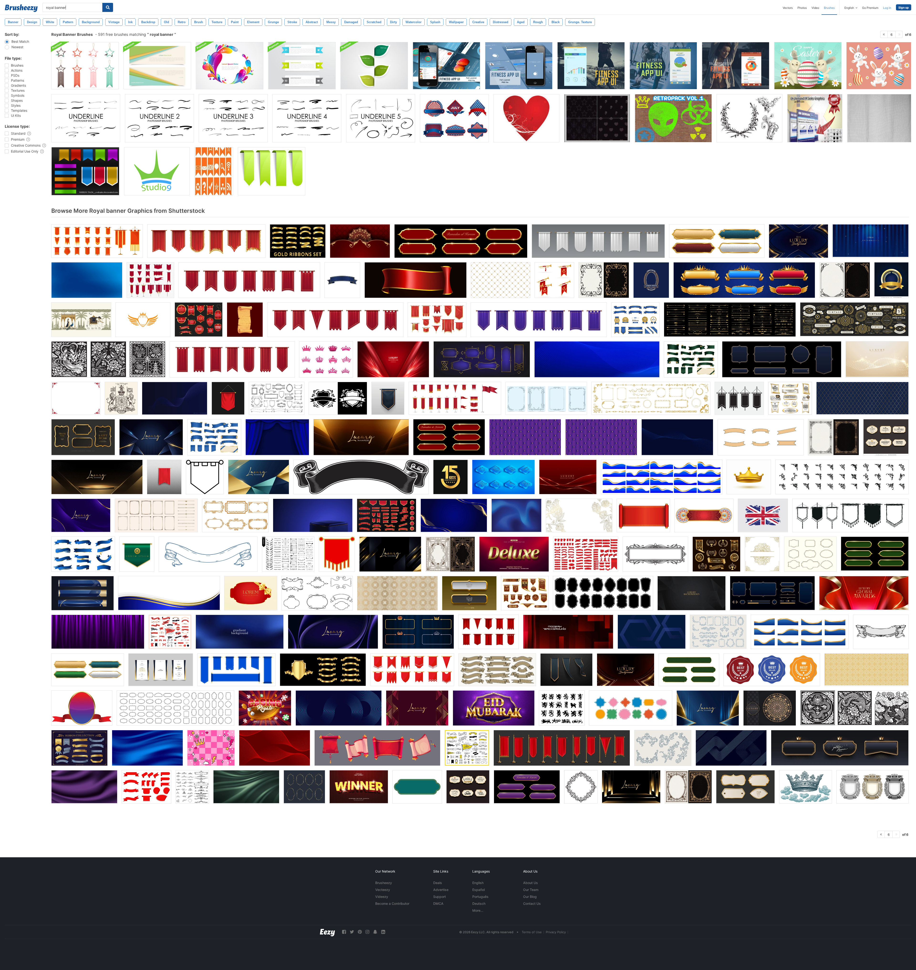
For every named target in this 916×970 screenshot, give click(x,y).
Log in (887, 8)
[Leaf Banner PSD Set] (374, 65)
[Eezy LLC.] (327, 931)
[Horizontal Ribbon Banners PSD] (302, 65)
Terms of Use (532, 932)
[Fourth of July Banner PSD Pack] (454, 118)
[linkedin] (383, 932)
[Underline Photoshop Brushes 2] (159, 118)
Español (478, 890)
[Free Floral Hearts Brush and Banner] (526, 118)
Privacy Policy (556, 932)
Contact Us (532, 903)
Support (439, 897)
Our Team (530, 890)
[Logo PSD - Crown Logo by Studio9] (157, 171)
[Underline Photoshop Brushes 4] (306, 118)
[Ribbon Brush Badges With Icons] (213, 171)
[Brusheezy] (21, 8)
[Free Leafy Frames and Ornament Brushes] (749, 118)
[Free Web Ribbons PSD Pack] (271, 171)
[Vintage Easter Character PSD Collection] (878, 65)
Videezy (381, 897)
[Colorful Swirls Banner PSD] (229, 65)
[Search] (107, 7)
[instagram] (367, 932)
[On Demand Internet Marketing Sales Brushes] (814, 118)
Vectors (788, 8)
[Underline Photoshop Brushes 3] (233, 118)
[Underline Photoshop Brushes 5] (380, 118)
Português (480, 897)
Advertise (440, 890)
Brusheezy (383, 883)
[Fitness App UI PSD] (446, 65)
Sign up (903, 7)
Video (815, 8)
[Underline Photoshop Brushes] (85, 118)
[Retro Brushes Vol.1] (673, 118)
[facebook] (344, 932)
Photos (802, 8)
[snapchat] (375, 932)
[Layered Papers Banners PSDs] (157, 65)
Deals (437, 883)
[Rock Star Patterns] (597, 118)
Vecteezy (382, 890)
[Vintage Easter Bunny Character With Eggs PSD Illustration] (808, 65)
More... (477, 910)
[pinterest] (360, 932)
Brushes (829, 8)
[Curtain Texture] (879, 118)
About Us (530, 883)
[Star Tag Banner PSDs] (85, 65)
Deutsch (478, 903)
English (478, 883)
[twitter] (352, 932)
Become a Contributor (392, 903)
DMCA (438, 903)
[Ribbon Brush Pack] (85, 171)
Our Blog (530, 897)
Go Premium (870, 8)
